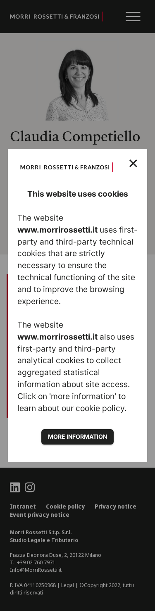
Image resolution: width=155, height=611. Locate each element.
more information (77, 436)
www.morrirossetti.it (57, 230)
